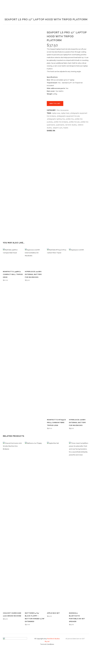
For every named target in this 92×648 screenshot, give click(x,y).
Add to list (55, 103)
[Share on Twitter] (59, 131)
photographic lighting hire (56, 119)
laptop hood (65, 113)
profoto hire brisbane (61, 122)
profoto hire (70, 119)
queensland (60, 125)
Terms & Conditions (47, 644)
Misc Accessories (63, 110)
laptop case (56, 113)
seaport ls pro (57, 128)
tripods (65, 128)
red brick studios (71, 125)
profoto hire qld (74, 122)
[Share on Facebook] (56, 131)
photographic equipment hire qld (68, 116)
